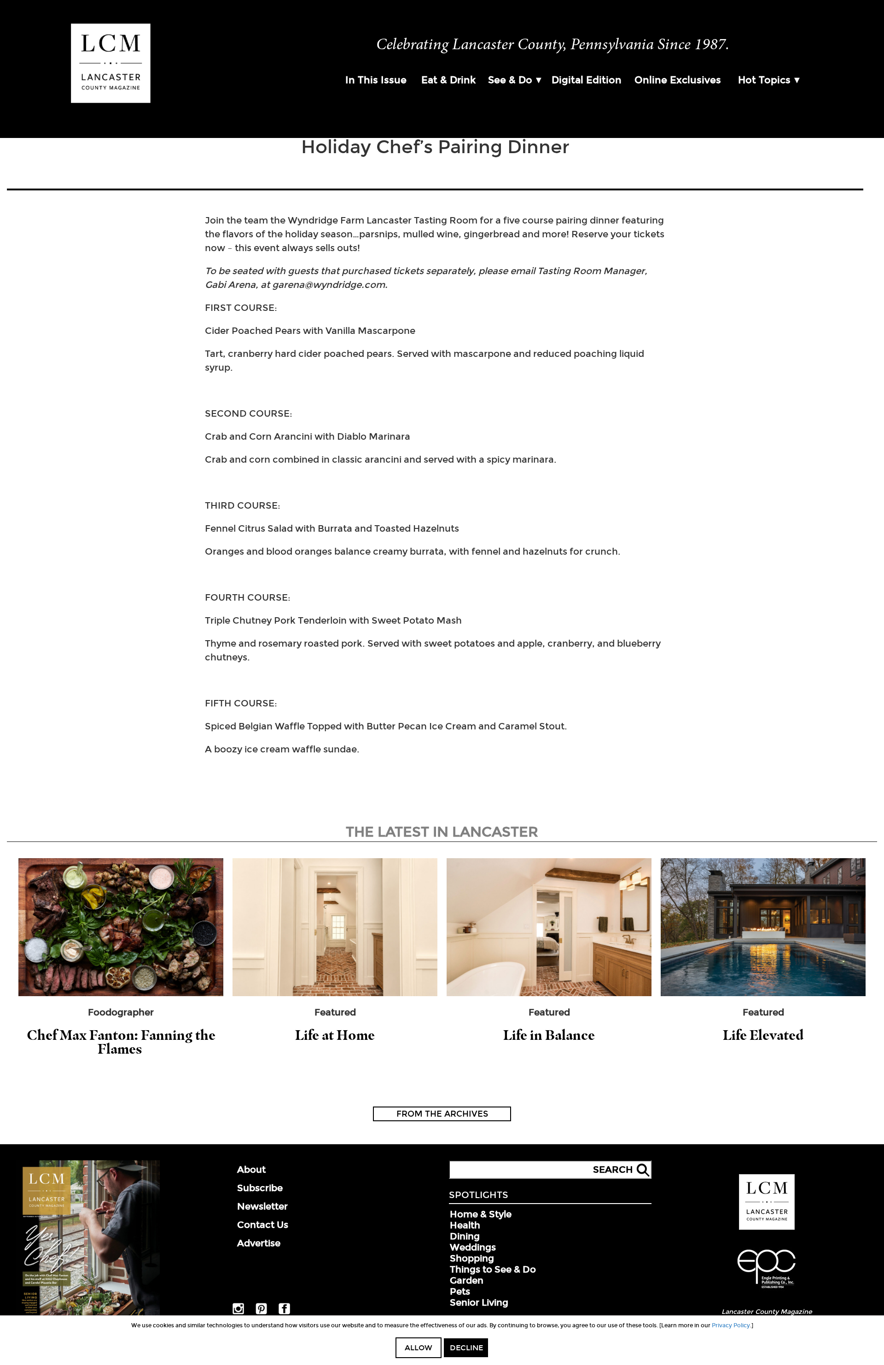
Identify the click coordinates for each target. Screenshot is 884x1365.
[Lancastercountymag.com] (767, 1228)
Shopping (472, 1258)
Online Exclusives (677, 80)
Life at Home (335, 1035)
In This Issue (376, 80)
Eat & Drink (448, 80)
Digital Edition (587, 80)
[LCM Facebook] (284, 1312)
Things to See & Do (493, 1269)
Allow (418, 1347)
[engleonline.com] (767, 1289)
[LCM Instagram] (238, 1312)
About (251, 1169)
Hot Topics (764, 80)
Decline (466, 1347)
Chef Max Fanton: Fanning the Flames (121, 1042)
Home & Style (481, 1214)
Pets (460, 1291)
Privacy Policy (731, 1325)
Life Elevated (763, 1035)
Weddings (473, 1247)
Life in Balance (549, 1035)
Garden (466, 1280)
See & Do (510, 80)
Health (465, 1225)
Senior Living (479, 1302)
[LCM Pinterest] (261, 1312)
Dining (465, 1236)
